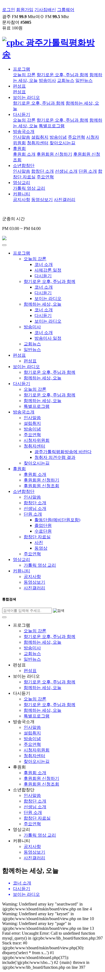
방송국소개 (23, 131)
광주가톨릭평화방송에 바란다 (63, 451)
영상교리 (21, 182)
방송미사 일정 (47, 338)
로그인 (8, 9)
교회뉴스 (65, 80)
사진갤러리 (64, 199)
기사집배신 (45, 9)
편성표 (19, 86)
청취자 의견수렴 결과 (54, 457)
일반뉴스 (84, 80)
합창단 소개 (42, 171)
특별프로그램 (52, 125)
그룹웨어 (65, 9)
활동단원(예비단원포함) (57, 519)
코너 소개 (43, 264)
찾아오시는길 (62, 143)
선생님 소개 (66, 171)
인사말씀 (21, 137)
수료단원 (43, 531)
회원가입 (24, 9)
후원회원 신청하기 (54, 154)
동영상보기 (42, 199)
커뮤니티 (21, 194)
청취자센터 (37, 143)
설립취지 (39, 137)
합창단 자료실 (37, 537)
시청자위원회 (37, 440)
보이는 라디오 (26, 97)
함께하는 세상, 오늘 (42, 304)
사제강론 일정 (47, 270)
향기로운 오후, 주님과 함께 (62, 74)
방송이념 (58, 137)
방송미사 (47, 80)
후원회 (19, 148)
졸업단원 (43, 525)
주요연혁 (76, 137)
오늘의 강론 (24, 74)
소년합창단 (23, 165)
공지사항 (21, 199)
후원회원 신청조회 (41, 485)
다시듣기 (21, 114)
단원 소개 (88, 171)
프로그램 (21, 69)
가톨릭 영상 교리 (29, 188)
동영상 (40, 548)
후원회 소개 (24, 154)
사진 (38, 542)
